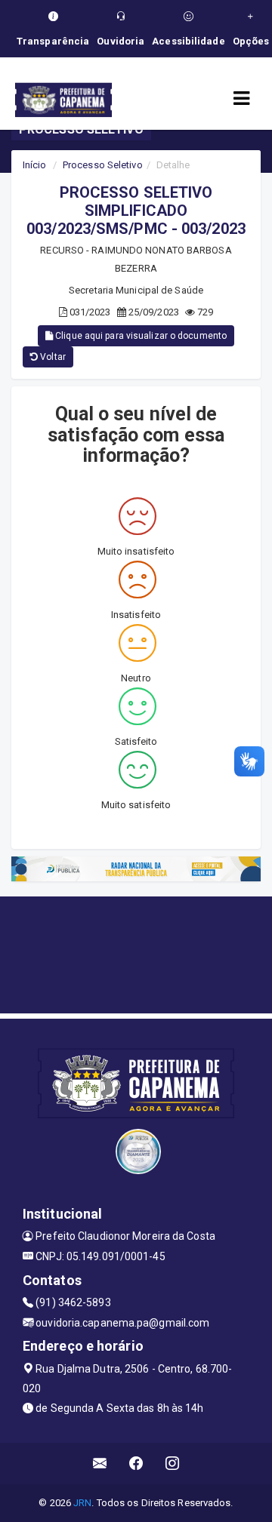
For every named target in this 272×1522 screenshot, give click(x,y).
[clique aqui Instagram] (172, 1463)
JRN (82, 1502)
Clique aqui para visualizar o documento (140, 336)
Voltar (52, 357)
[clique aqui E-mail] (100, 1463)
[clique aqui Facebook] (136, 1463)
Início (35, 165)
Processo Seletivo (103, 165)
